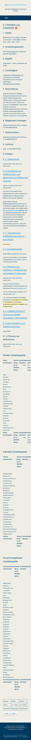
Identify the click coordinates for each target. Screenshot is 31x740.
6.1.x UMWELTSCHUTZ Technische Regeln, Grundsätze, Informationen (15, 314)
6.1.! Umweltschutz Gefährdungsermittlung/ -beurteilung (14, 236)
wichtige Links (22, 288)
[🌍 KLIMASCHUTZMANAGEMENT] (15, 5)
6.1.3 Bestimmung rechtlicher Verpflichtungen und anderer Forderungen (15, 270)
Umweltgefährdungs (14, 210)
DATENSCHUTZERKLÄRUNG (10, 736)
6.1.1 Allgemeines (11, 159)
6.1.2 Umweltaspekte (12, 248)
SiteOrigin (25, 736)
